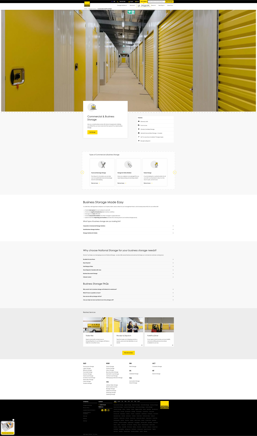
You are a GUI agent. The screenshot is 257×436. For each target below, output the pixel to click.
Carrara (128, 413)
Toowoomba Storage (88, 366)
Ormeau (115, 427)
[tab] (115, 402)
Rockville (139, 427)
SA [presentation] (122, 401)
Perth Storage (132, 366)
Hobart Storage (133, 383)
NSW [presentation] (119, 401)
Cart (138, 1)
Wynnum (116, 431)
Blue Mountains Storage (112, 372)
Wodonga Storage (111, 392)
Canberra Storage (157, 366)
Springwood (127, 429)
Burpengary (139, 411)
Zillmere (145, 431)
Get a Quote (144, 1)
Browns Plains (117, 411)
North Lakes (152, 424)
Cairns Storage (87, 381)
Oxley (120, 427)
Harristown (116, 418)
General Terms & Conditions (87, 413)
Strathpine (134, 429)
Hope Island (148, 418)
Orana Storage (110, 366)
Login (131, 1)
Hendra (127, 418)
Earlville (123, 415)
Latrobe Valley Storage (112, 385)
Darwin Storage (156, 373)
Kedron (131, 420)
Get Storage (92, 132)
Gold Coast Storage (88, 376)
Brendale (149, 409)
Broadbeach (155, 409)
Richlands (129, 427)
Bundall (122, 411)
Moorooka (123, 424)
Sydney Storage (110, 368)
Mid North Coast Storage (112, 374)
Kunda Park (148, 420)
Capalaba (122, 413)
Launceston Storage (134, 381)
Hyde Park (155, 418)
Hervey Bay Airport (140, 418)
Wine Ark (85, 416)
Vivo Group (95, 434)
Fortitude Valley (146, 415)
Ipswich (122, 420)
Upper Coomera (147, 429)
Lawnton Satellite (123, 422)
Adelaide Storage (133, 373)
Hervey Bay (132, 418)
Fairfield (134, 415)
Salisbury (149, 427)
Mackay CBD (144, 422)
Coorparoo (137, 413)
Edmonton (128, 415)
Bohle (144, 409)
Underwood (140, 429)
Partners (85, 418)
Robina (134, 427)
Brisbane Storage (87, 370)
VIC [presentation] (129, 401)
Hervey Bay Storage (88, 379)
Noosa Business (145, 424)
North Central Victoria (111, 387)
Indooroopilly (117, 420)
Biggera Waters (138, 409)
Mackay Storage (87, 374)
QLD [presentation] (115, 401)
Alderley (128, 409)
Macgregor (137, 422)
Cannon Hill (116, 413)
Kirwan (142, 420)
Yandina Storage (87, 383)
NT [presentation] (132, 401)
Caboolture (145, 411)
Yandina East (127, 431)
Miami (115, 424)
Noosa (139, 424)
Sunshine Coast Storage (89, 377)
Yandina (121, 431)
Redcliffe (124, 427)
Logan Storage (87, 368)
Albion (123, 409)
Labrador (154, 420)
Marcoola (155, 422)
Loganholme (130, 422)
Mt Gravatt (129, 424)
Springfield (121, 429)
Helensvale (121, 418)
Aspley (132, 409)
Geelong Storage (110, 394)
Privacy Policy (86, 407)
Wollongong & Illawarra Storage (114, 377)
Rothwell (144, 427)
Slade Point (155, 427)
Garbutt (153, 415)
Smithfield (116, 429)
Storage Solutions (92, 8)
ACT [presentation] (139, 401)
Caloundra (151, 411)
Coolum (132, 413)
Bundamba (128, 411)
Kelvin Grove (137, 420)
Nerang (135, 424)
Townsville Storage (87, 372)
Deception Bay (117, 415)
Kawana (127, 420)
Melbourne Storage (111, 390)
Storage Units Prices (87, 405)
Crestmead (144, 413)
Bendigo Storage (110, 388)
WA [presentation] (125, 401)
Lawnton (116, 422)
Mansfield (150, 422)
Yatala (141, 431)
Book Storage (169, 1)
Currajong (150, 413)
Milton (119, 424)
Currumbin (155, 413)
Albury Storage (110, 370)
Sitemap (85, 420)
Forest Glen (139, 415)
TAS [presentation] (135, 401)
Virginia (154, 429)
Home (85, 8)
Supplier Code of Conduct (89, 410)
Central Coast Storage (112, 376)
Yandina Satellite (135, 431)
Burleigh (133, 411)
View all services (128, 352)
